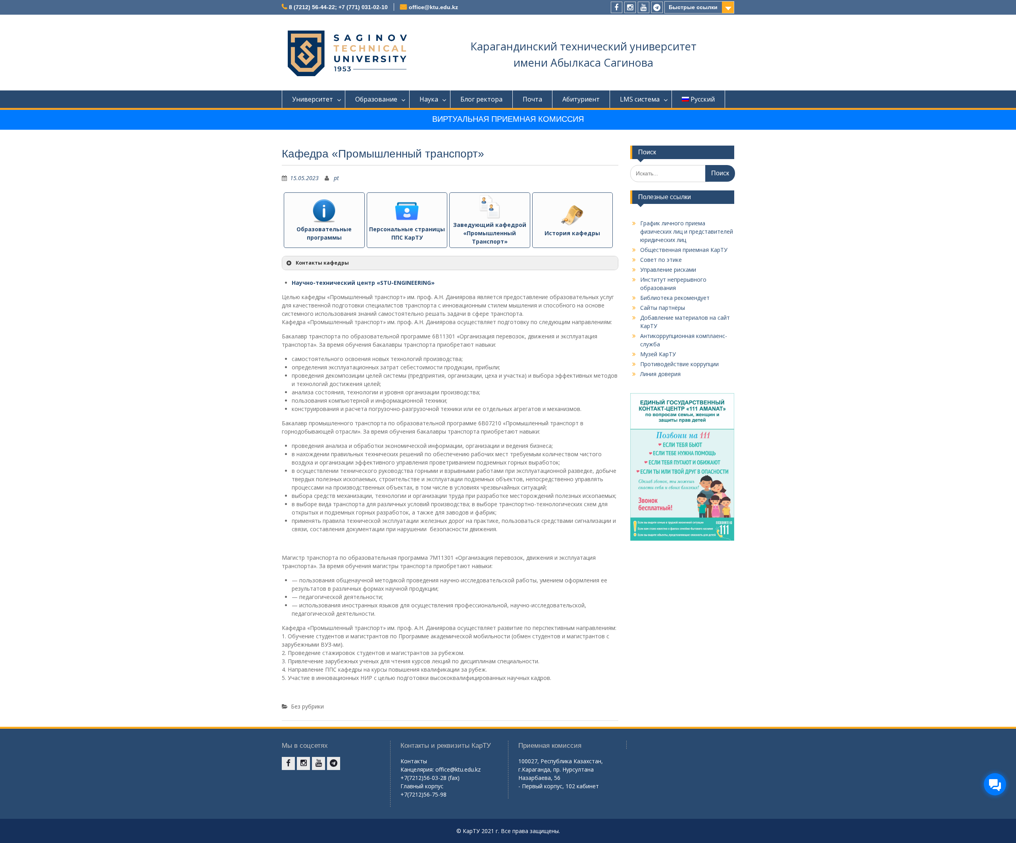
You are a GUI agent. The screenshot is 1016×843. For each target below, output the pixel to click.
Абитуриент (581, 99)
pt (336, 178)
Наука (428, 99)
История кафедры (572, 233)
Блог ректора (481, 99)
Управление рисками (668, 269)
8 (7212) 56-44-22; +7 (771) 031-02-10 (338, 7)
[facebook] (616, 7)
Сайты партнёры (662, 307)
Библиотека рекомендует (675, 297)
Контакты (413, 761)
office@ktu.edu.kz (433, 7)
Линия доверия (660, 374)
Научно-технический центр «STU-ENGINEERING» (363, 282)
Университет (312, 99)
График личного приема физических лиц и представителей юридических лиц (686, 231)
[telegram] (657, 7)
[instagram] (630, 7)
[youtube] (643, 7)
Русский (703, 99)
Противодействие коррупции (679, 364)
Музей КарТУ (658, 354)
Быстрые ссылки (693, 7)
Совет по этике (661, 259)
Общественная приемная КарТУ (683, 249)
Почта (532, 99)
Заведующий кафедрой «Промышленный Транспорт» (489, 233)
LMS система (640, 99)
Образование (376, 99)
